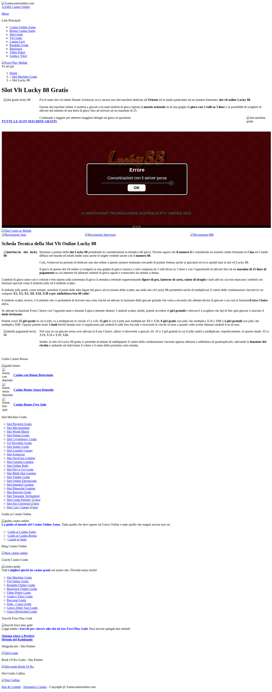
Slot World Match (18, 431)
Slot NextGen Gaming (21, 458)
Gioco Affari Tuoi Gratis (22, 607)
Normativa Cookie (35, 687)
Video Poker (17, 52)
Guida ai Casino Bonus (22, 535)
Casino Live (17, 41)
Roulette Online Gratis (21, 585)
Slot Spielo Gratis (18, 446)
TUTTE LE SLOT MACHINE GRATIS (29, 121)
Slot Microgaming (18, 428)
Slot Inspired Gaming (20, 484)
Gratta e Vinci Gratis (20, 596)
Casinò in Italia (17, 539)
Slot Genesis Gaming (20, 462)
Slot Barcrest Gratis (19, 492)
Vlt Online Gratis (17, 581)
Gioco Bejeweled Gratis (22, 611)
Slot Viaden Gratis (18, 477)
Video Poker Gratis (19, 592)
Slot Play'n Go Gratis (20, 469)
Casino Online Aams (23, 27)
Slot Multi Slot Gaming (21, 473)
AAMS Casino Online (16, 7)
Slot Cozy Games (18, 507)
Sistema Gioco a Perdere (18, 636)
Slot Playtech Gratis (19, 424)
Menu (5, 13)
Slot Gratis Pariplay (19, 499)
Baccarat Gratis (16, 600)
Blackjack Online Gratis (22, 589)
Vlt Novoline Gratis (19, 443)
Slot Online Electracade (22, 481)
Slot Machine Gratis (24, 76)
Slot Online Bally (18, 465)
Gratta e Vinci (18, 56)
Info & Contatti (11, 687)
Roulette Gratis (19, 45)
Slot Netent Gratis (18, 435)
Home (13, 73)
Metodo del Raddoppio (17, 639)
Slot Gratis (16, 34)
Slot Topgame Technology (23, 496)
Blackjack (16, 48)
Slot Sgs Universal (18, 503)
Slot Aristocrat (16, 454)
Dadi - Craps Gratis (19, 604)
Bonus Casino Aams (22, 30)
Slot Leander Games (19, 450)
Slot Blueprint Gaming (21, 488)
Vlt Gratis (16, 38)
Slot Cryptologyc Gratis (22, 439)
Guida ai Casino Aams (22, 532)
